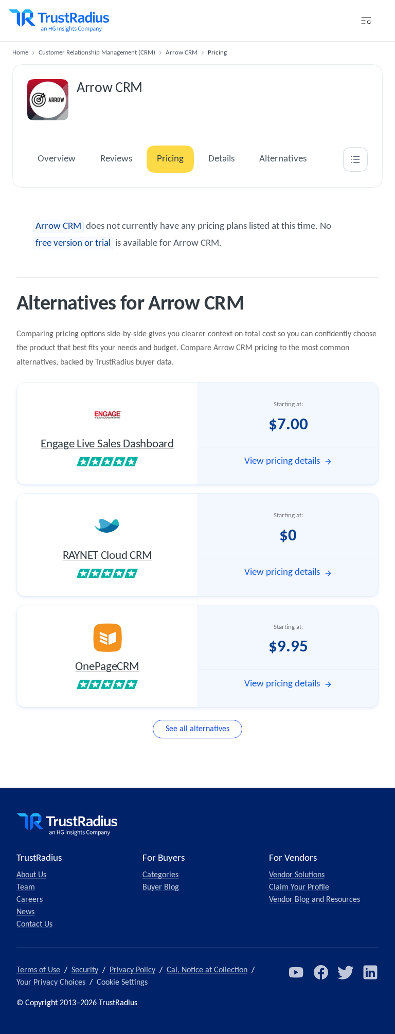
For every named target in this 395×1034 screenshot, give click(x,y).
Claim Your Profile (299, 887)
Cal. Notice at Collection (207, 970)
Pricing (170, 159)
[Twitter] (345, 972)
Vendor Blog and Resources (314, 900)
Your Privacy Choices (50, 982)
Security (84, 970)
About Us (31, 875)
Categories (160, 875)
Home (20, 52)
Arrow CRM (182, 52)
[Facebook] (321, 972)
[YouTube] (296, 972)
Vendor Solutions (297, 875)
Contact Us (34, 924)
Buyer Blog (160, 887)
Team (25, 887)
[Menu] (366, 20)
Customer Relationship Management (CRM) (97, 52)
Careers (29, 900)
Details (221, 159)
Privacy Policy (132, 970)
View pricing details (282, 461)
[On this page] (355, 159)
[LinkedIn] (370, 972)
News (25, 912)
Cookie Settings (122, 982)
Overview (57, 159)
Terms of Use (38, 970)
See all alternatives (197, 729)
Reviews (116, 159)
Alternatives (283, 159)
